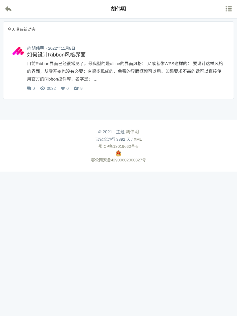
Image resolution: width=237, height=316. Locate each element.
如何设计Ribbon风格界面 (56, 55)
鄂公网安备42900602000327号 (118, 160)
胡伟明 (132, 131)
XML (138, 139)
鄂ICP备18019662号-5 (118, 146)
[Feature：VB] (18, 52)
